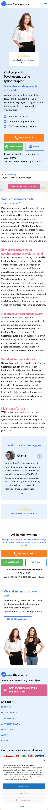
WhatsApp (15, 146)
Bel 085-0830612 (26, 554)
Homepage (6, 707)
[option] (24, 471)
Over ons (5, 735)
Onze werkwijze (9, 713)
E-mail (37, 146)
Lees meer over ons (18, 619)
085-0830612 (26, 137)
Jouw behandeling (10, 724)
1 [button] (22, 493)
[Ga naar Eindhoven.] (2, 174)
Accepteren (24, 786)
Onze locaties (8, 730)
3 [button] (26, 493)
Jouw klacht (7, 718)
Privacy (22, 806)
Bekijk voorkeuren (24, 800)
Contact (5, 741)
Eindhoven (16, 4)
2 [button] (24, 493)
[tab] (22, 493)
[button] (44, 760)
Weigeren (24, 793)
